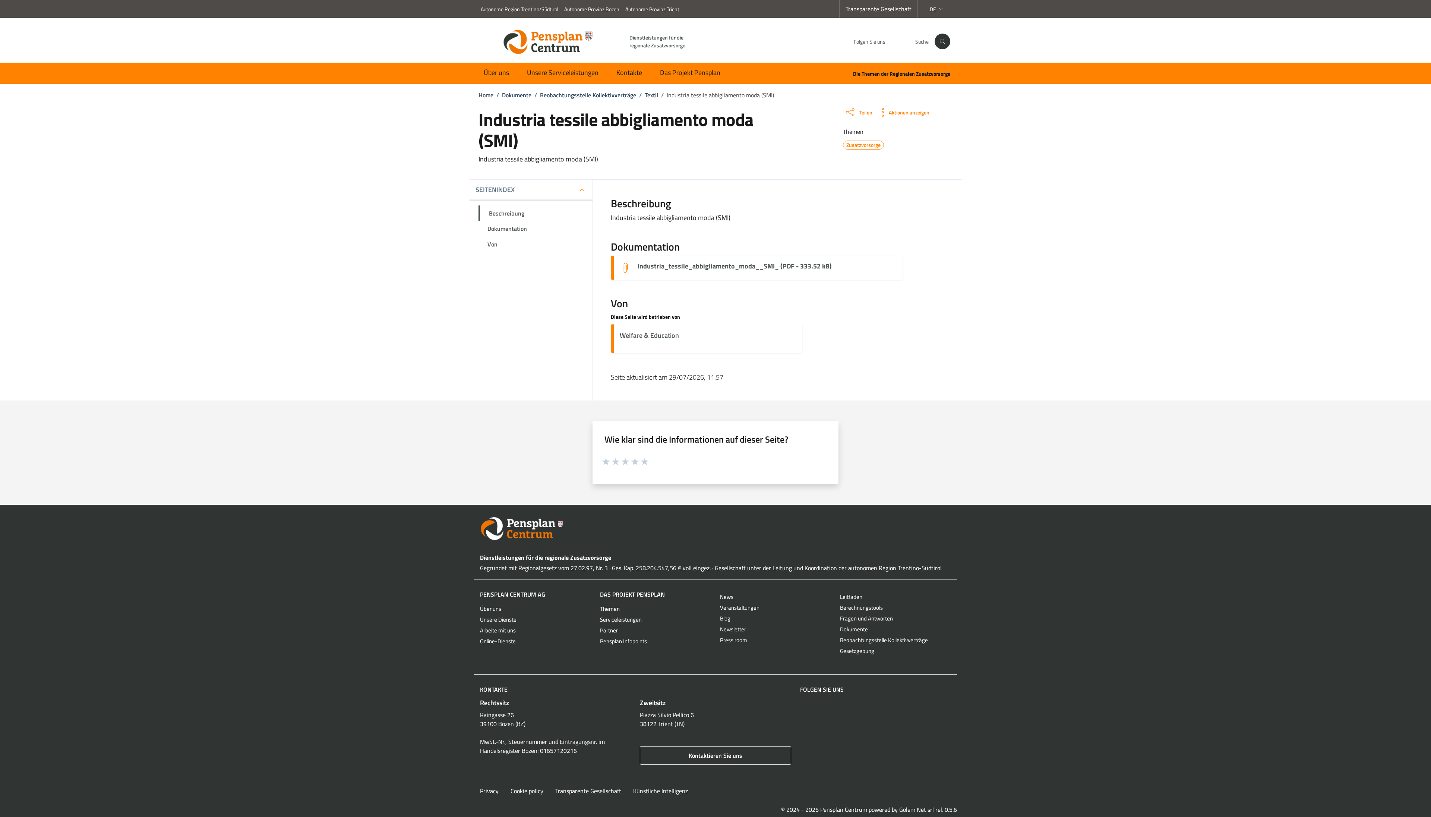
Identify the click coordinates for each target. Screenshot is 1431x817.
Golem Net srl (916, 809)
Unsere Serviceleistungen (562, 72)
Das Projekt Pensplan (690, 72)
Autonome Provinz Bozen (591, 9)
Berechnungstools (861, 607)
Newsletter (733, 629)
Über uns (496, 72)
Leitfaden (851, 597)
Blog (725, 618)
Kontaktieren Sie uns (715, 755)
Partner (609, 630)
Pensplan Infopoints (623, 641)
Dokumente (854, 629)
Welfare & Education (649, 335)
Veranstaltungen (739, 607)
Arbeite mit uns (498, 630)
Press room (733, 640)
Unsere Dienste (498, 619)
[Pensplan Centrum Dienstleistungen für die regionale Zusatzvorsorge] (715, 528)
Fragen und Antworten (866, 618)
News (726, 597)
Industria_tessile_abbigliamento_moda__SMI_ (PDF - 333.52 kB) (735, 266)
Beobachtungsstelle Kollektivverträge (884, 640)
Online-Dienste (498, 641)
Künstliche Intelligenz (660, 790)
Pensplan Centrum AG (512, 594)
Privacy (489, 790)
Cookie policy (527, 790)
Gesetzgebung (857, 651)
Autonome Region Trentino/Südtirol (519, 9)
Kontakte (629, 72)
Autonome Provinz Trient (652, 9)
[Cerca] (942, 41)
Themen (610, 608)
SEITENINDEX (495, 190)
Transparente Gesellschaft (879, 8)
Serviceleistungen (621, 619)
